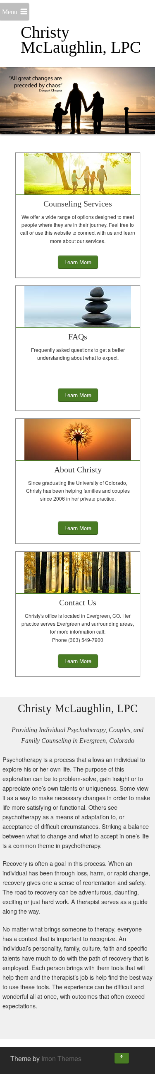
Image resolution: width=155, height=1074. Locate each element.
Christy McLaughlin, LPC (81, 40)
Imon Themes (61, 1058)
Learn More (77, 262)
